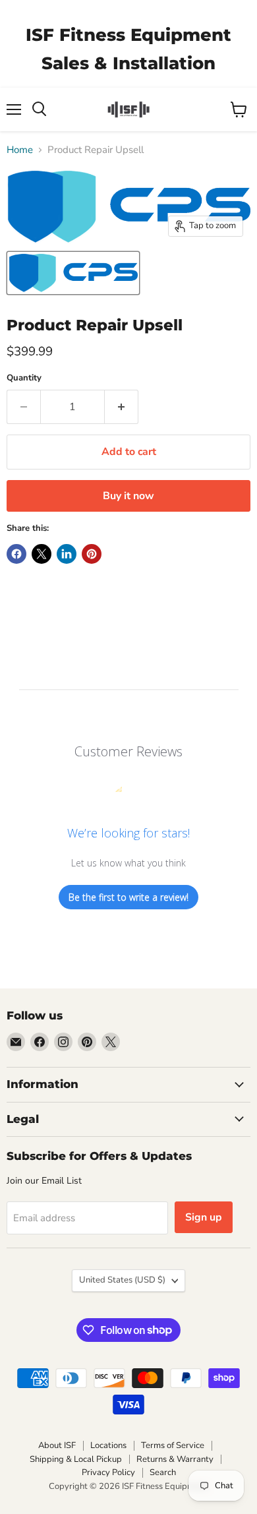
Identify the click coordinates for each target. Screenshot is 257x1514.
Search (163, 1472)
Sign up (203, 1217)
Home (20, 150)
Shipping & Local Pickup (76, 1459)
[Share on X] (41, 554)
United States (122, 1280)
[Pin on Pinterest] (91, 554)
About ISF (57, 1445)
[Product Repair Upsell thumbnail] (73, 273)
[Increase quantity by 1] (121, 407)
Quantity (24, 378)
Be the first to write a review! (128, 897)
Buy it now (128, 496)
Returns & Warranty (175, 1459)
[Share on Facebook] (16, 554)
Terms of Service (172, 1445)
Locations (108, 1445)
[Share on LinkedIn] (66, 554)
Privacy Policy (108, 1472)
